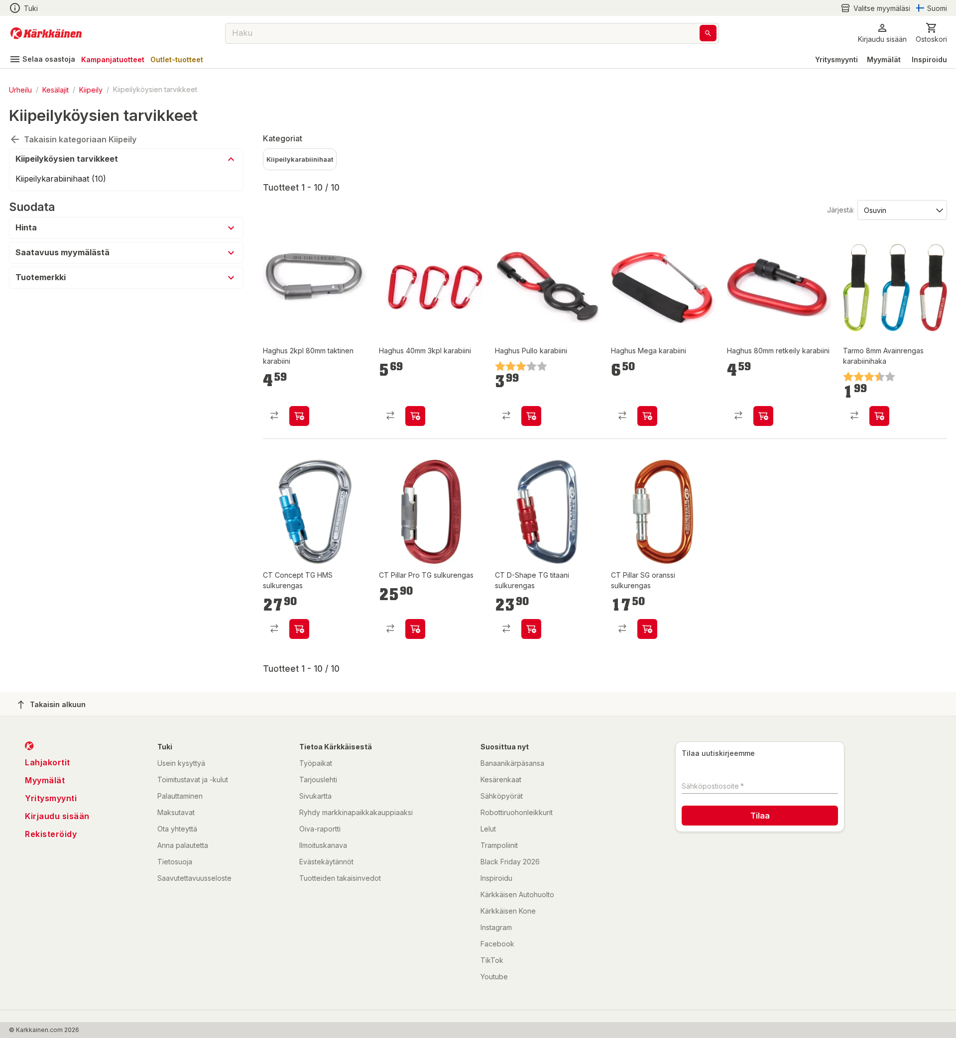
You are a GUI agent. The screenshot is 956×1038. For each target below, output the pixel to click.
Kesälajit (55, 89)
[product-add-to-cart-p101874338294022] (299, 416)
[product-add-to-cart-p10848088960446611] (531, 629)
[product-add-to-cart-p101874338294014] (531, 416)
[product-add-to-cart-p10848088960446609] (299, 629)
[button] (875, 8)
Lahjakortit (47, 762)
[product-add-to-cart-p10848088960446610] (647, 629)
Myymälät (884, 59)
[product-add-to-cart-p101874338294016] (647, 416)
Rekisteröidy (51, 834)
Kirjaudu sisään (57, 816)
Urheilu (20, 89)
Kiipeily (91, 89)
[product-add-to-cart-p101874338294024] (763, 416)
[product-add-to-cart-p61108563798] (415, 416)
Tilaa (760, 816)
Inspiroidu (929, 59)
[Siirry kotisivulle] (46, 33)
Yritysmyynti (836, 59)
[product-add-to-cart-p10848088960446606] (415, 629)
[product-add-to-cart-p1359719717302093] (879, 416)
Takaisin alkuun (58, 704)
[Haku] (708, 33)
